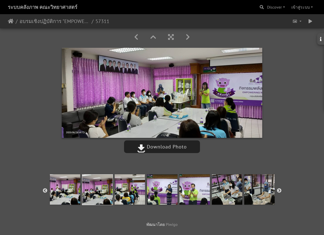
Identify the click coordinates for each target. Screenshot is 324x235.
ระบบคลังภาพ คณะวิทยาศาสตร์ (42, 7)
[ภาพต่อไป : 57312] (188, 37)
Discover (274, 7)
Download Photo (166, 146)
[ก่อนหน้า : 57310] (136, 37)
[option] (65, 189)
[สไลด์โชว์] (310, 21)
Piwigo (172, 224)
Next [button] (279, 190)
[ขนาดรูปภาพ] (297, 21)
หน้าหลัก (11, 21)
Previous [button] (45, 190)
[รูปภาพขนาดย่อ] (153, 37)
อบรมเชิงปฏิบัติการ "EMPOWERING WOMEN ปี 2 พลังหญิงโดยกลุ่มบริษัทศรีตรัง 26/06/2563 (54, 21)
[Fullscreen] (171, 37)
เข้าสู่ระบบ (300, 7)
